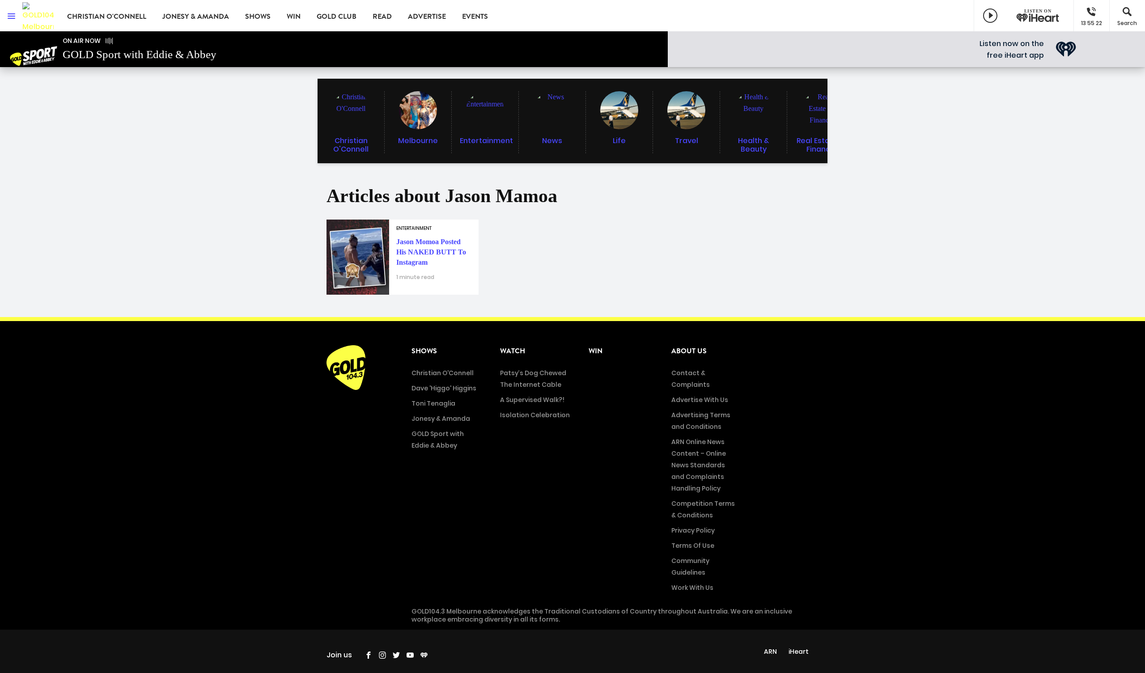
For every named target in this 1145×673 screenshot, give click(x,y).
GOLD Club (336, 16)
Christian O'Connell (106, 16)
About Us (689, 351)
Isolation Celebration (535, 415)
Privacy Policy (693, 530)
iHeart (799, 651)
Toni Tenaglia (433, 403)
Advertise (427, 16)
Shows (258, 16)
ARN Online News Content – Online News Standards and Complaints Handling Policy (698, 465)
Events (475, 16)
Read (382, 16)
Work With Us (692, 587)
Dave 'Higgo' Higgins (443, 388)
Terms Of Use (692, 545)
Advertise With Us (699, 399)
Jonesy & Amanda (195, 16)
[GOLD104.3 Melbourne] (38, 15)
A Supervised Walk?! (532, 399)
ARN (770, 651)
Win (294, 16)
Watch (512, 351)
